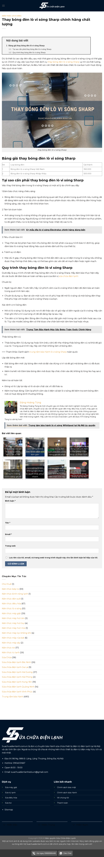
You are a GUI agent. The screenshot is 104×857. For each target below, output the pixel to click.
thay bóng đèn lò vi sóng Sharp (63, 62)
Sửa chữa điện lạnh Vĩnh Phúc (17, 691)
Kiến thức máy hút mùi (13, 628)
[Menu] (3, 6)
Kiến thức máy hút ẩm (13, 618)
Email (8, 534)
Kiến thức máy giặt (11, 613)
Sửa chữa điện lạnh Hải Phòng (17, 677)
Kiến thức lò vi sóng (11, 16)
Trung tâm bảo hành (12, 696)
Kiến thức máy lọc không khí (16, 633)
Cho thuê (7, 584)
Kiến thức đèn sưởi (11, 599)
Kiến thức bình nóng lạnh (15, 594)
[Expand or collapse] (87, 40)
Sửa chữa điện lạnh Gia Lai (15, 667)
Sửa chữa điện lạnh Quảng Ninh (18, 687)
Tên (7, 523)
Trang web (10, 546)
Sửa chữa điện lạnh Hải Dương (17, 672)
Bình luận (10, 501)
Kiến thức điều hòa (11, 603)
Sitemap (9, 809)
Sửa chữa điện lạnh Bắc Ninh (16, 662)
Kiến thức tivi (8, 647)
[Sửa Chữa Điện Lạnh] (52, 6)
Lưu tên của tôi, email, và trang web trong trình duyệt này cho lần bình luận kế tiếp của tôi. (53, 558)
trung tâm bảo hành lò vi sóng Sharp (48, 352)
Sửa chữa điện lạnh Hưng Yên (17, 682)
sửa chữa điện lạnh (68, 276)
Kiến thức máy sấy (11, 643)
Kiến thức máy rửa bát (13, 638)
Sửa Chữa (7, 657)
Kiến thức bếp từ (10, 589)
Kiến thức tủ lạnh (11, 652)
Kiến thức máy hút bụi (13, 623)
